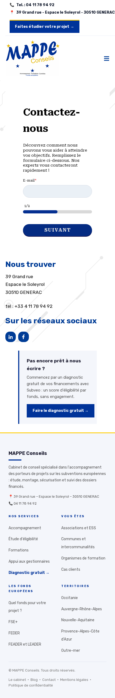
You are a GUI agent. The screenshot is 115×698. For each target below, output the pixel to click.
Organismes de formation (83, 558)
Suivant (57, 230)
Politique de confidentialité (31, 685)
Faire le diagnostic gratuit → (61, 410)
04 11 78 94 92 (25, 503)
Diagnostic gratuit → (29, 572)
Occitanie (69, 598)
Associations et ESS (78, 528)
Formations (19, 550)
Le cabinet (17, 680)
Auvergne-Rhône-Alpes (81, 609)
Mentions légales (74, 680)
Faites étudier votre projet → (44, 26)
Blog (34, 680)
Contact (49, 680)
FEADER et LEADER (25, 644)
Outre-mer (70, 650)
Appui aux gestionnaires (29, 561)
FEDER (14, 633)
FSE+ (13, 622)
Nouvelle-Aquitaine (77, 620)
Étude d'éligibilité (23, 539)
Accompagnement (25, 528)
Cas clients (70, 569)
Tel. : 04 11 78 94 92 (35, 5)
